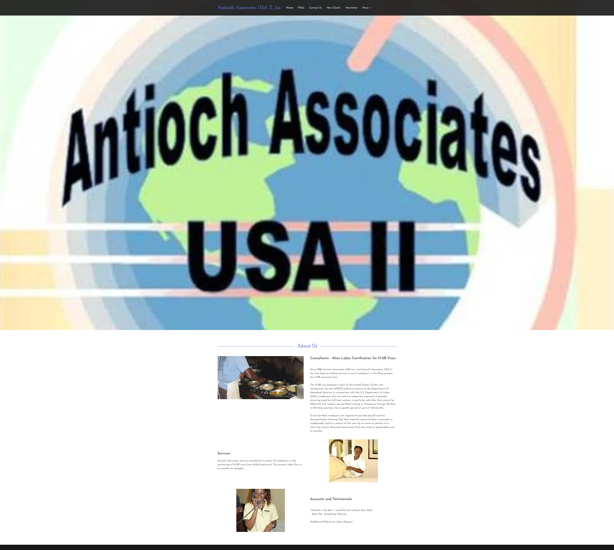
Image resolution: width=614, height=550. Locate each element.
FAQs (301, 8)
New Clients (334, 8)
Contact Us (315, 8)
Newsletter (351, 8)
